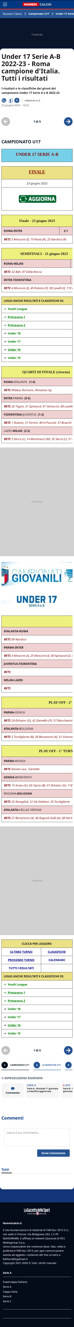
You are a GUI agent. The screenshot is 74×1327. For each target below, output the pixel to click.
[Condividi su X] (16, 100)
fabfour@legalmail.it (15, 1259)
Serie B (7, 1296)
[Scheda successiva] (68, 121)
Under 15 (14, 358)
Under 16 (14, 350)
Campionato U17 (38, 13)
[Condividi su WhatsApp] (3, 100)
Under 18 (14, 333)
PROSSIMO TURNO (21, 960)
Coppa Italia (10, 1291)
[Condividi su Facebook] (10, 100)
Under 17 (14, 341)
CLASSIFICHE (57, 952)
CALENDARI (56, 960)
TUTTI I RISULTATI (21, 968)
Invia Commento (53, 1153)
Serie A (7, 1286)
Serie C (7, 1301)
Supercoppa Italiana (15, 1282)
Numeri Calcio (12, 14)
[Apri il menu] (5, 4)
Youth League (17, 309)
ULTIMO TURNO (21, 952)
